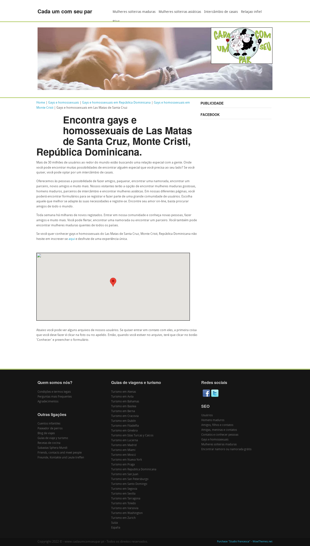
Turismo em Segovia (124, 489)
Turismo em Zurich (123, 518)
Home (40, 102)
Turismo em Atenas (123, 392)
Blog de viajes (46, 433)
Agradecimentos (48, 401)
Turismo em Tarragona (125, 498)
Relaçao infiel (251, 12)
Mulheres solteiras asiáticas (180, 12)
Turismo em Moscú (123, 455)
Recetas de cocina (49, 443)
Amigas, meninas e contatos (219, 430)
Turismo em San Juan (124, 474)
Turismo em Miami (123, 450)
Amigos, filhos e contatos (217, 425)
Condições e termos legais (54, 392)
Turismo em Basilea (123, 406)
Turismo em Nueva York (126, 459)
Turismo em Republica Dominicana (133, 469)
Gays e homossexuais (63, 102)
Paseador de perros (50, 428)
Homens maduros (212, 420)
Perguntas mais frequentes (55, 396)
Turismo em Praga (123, 464)
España (115, 527)
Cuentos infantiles (49, 423)
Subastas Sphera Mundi (52, 448)
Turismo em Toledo (123, 503)
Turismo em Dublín (123, 421)
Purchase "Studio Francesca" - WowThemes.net (244, 541)
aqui (72, 239)
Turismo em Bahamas (125, 401)
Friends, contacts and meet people (60, 452)
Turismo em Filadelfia (125, 425)
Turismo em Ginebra (124, 430)
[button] (113, 282)
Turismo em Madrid (124, 445)
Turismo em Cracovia (125, 416)
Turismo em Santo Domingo (129, 484)
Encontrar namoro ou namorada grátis (226, 449)
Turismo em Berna (123, 411)
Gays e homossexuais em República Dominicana (116, 102)
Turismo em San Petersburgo (129, 479)
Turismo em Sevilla (123, 493)
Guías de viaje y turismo (53, 438)
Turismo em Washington (127, 513)
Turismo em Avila (122, 396)
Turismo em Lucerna (124, 440)
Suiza (114, 523)
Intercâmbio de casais (221, 12)
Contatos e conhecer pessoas (219, 434)
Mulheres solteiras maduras (134, 12)
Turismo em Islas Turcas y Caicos (132, 435)
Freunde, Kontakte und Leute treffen (61, 457)
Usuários (207, 415)
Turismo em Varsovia (124, 508)
